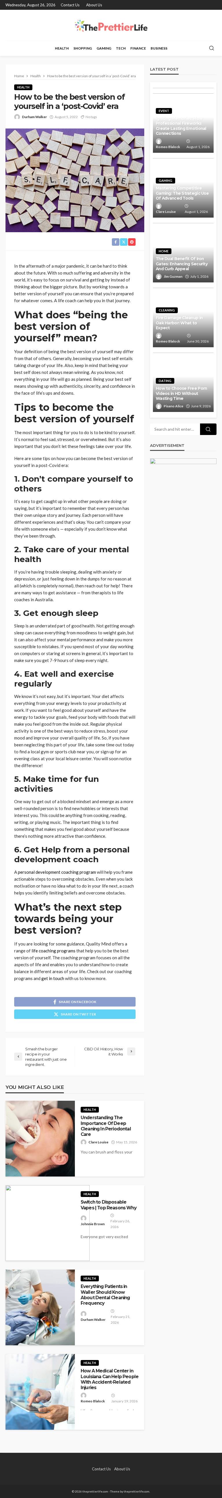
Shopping (82, 48)
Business (159, 48)
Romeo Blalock (93, 1401)
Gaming (104, 48)
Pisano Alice (173, 406)
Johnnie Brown (93, 1224)
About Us (94, 5)
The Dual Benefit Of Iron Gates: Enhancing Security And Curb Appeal (182, 263)
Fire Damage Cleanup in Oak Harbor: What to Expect (179, 322)
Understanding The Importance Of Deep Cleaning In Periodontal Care (106, 1126)
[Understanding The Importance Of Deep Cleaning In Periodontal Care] (40, 1139)
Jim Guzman (173, 276)
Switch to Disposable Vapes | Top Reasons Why (108, 1204)
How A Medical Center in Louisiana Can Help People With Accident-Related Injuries (109, 1379)
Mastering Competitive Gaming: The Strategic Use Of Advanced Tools (182, 193)
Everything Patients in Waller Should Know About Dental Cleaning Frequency (105, 1295)
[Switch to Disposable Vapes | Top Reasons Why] (47, 1223)
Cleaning (167, 310)
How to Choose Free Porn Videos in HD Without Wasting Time (181, 393)
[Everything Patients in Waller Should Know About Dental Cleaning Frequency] (40, 1307)
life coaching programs (54, 950)
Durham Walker (34, 117)
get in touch (52, 978)
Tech (121, 48)
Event (164, 111)
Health (62, 48)
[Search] (212, 48)
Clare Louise (98, 1142)
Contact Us (70, 5)
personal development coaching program (57, 872)
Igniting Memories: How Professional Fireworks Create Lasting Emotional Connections (181, 126)
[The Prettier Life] (110, 25)
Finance (138, 48)
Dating (165, 381)
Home (164, 251)
